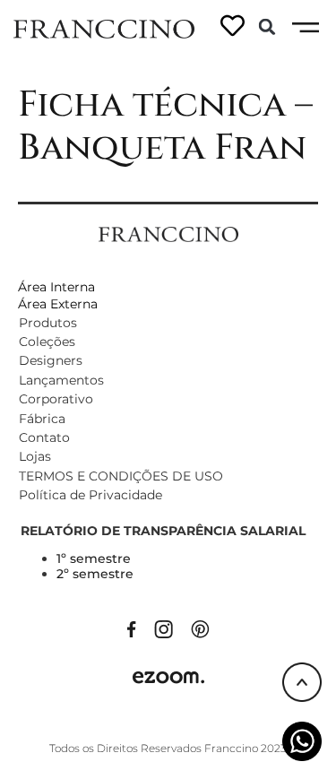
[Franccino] (168, 233)
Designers (50, 360)
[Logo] (103, 28)
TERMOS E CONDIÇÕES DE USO (121, 476)
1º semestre (93, 558)
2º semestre (95, 574)
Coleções (47, 341)
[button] (267, 27)
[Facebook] (131, 627)
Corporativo (56, 399)
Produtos (48, 323)
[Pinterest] (200, 627)
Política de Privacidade (90, 495)
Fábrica (42, 419)
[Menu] (305, 28)
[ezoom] (168, 676)
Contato (44, 437)
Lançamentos (61, 380)
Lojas (35, 456)
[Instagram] (163, 627)
